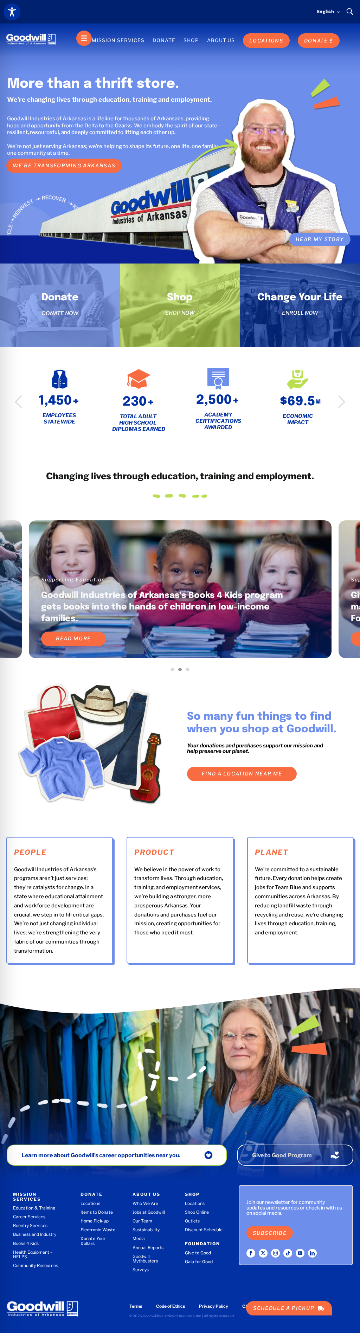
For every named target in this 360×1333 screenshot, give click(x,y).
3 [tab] (189, 671)
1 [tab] (174, 671)
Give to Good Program (282, 1155)
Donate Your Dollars (93, 1241)
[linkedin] (312, 1253)
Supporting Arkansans (74, 579)
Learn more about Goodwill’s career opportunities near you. (100, 1155)
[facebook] (250, 1253)
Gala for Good (199, 1261)
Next (341, 401)
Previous (18, 401)
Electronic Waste (98, 1229)
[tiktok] (287, 1253)
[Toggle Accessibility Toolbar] (12, 12)
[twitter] (263, 1253)
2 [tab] (181, 671)
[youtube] (300, 1253)
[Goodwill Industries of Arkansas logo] (31, 33)
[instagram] (275, 1253)
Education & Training (34, 1208)
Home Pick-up (95, 1221)
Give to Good (198, 1252)
